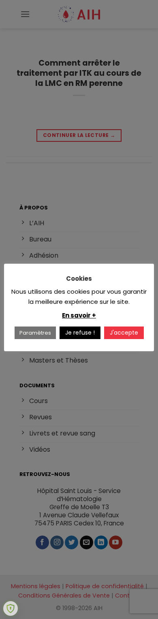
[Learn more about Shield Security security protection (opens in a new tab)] (10, 608)
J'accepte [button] (124, 333)
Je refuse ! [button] (80, 333)
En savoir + (79, 315)
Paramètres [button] (35, 333)
